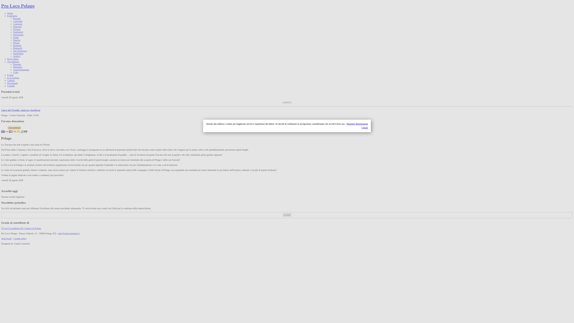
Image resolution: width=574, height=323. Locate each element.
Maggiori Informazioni (357, 124)
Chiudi (364, 128)
